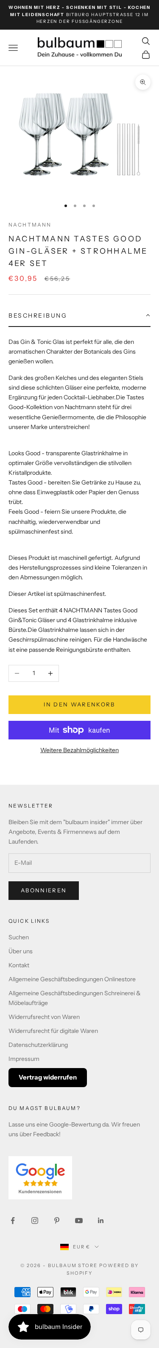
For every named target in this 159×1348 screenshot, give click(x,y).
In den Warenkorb (79, 704)
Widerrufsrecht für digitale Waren (53, 1031)
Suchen (18, 937)
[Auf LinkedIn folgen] (101, 1220)
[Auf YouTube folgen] (79, 1220)
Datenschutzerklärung (38, 1045)
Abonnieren (44, 890)
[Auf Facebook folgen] (12, 1220)
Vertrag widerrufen (48, 1077)
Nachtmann (29, 224)
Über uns (20, 951)
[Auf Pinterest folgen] (57, 1220)
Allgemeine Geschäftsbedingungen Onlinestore (72, 979)
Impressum (23, 1059)
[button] (79, 316)
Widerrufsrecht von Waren (44, 1017)
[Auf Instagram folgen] (35, 1220)
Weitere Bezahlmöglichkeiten (79, 750)
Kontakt (18, 965)
